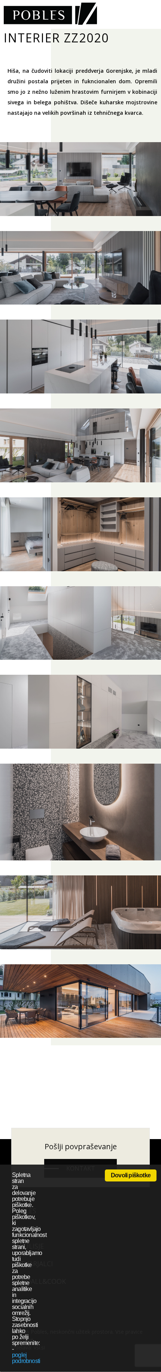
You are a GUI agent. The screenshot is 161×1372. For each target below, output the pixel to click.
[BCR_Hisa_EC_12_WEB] (80, 445)
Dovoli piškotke (131, 1175)
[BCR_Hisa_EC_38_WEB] (80, 1001)
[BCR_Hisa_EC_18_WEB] (80, 268)
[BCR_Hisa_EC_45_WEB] (80, 712)
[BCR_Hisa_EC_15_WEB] (80, 179)
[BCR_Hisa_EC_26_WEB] (80, 623)
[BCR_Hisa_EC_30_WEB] (80, 812)
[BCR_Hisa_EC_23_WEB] (80, 534)
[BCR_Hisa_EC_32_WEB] (80, 912)
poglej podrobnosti (26, 1358)
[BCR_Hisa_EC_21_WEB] (80, 356)
